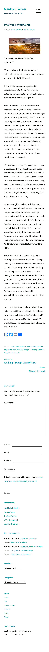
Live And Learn (9, 512)
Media (6, 613)
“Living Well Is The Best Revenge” (31, 547)
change (33, 346)
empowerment (9, 350)
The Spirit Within (10, 516)
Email (6, 452)
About (6, 617)
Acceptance (15, 346)
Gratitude (18, 350)
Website (7, 461)
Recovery (34, 350)
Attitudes (22, 346)
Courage (39, 346)
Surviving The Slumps (11, 524)
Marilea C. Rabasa (15, 9)
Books (6, 597)
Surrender (7, 353)
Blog (28, 346)
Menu (38, 10)
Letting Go (26, 350)
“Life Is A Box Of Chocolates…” (20, 554)
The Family (15, 353)
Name (6, 444)
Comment (9, 403)
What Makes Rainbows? (28, 539)
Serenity (41, 350)
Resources (7, 609)
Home (6, 593)
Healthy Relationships (12, 508)
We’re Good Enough (11, 520)
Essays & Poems (9, 605)
